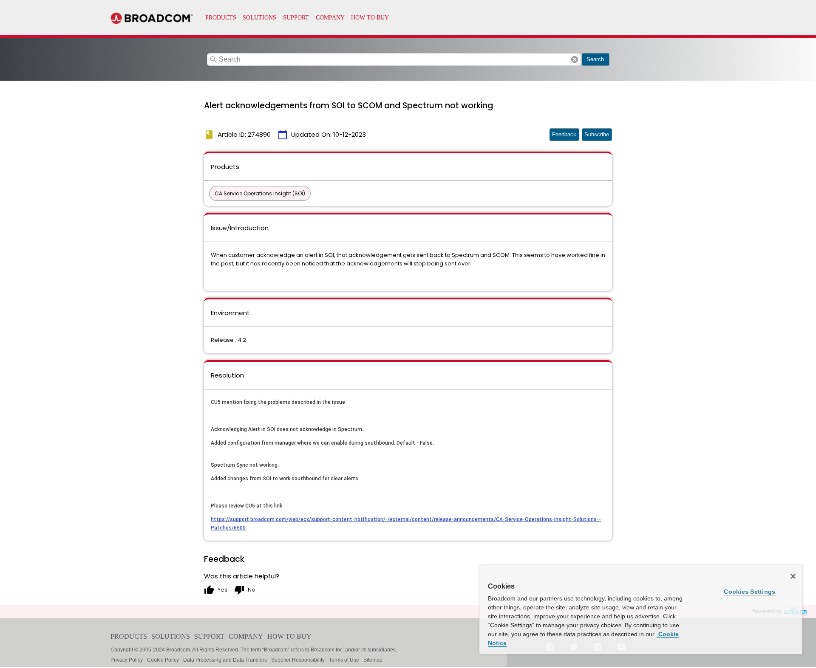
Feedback (564, 134)
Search (595, 59)
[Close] (793, 576)
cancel (574, 59)
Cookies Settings (749, 591)
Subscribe (596, 134)
